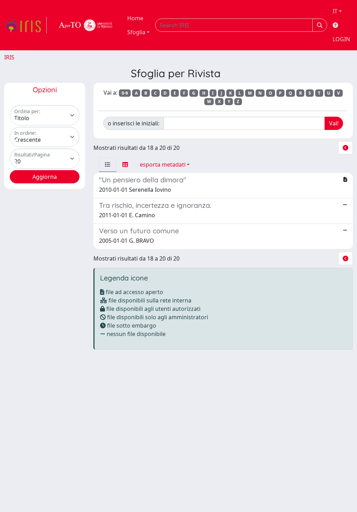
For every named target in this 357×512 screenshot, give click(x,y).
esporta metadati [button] (162, 164)
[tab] (107, 164)
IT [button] (335, 11)
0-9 (125, 93)
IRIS (9, 57)
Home (135, 18)
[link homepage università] (85, 25)
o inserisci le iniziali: (133, 123)
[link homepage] (25, 25)
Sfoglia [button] (136, 32)
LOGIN (341, 39)
